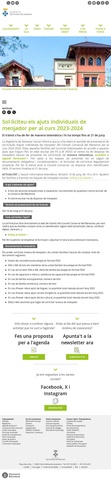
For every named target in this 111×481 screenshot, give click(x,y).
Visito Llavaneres (53, 419)
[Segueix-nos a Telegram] (89, 3)
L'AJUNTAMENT (10, 28)
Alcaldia (5, 421)
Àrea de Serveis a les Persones (30, 89)
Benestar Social (57, 89)
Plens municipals (9, 437)
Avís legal (36, 467)
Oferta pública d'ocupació (76, 443)
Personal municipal (9, 432)
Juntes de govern (9, 439)
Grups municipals (9, 430)
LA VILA (26, 30)
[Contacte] (13, 3)
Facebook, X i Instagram (55, 390)
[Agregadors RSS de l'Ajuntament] (107, 3)
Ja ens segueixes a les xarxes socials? (55, 377)
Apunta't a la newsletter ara (77, 339)
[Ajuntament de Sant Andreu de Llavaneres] (55, 459)
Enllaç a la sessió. (80, 178)
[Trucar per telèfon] (8, 3)
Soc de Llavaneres (33, 419)
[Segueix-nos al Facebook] (98, 3)
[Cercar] (17, 3)
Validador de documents (76, 446)
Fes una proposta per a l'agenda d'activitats (34, 342)
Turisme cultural (52, 421)
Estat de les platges (53, 428)
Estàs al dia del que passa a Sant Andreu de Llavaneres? (77, 326)
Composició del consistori (12, 428)
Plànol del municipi (33, 421)
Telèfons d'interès (33, 430)
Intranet (84, 467)
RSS (76, 467)
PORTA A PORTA (100, 30)
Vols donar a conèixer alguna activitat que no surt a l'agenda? (34, 326)
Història (29, 423)
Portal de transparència (11, 435)
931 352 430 (85, 464)
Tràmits (69, 423)
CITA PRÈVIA (83, 30)
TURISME (49, 28)
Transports (30, 425)
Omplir (34, 356)
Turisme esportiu (52, 423)
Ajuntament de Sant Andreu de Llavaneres (25, 16)
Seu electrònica (72, 428)
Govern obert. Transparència (78, 419)
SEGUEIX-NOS (55, 407)
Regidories (6, 423)
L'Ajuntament (8, 419)
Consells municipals (10, 441)
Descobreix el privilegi (55, 430)
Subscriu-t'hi (77, 356)
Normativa (70, 439)
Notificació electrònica (75, 437)
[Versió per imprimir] (4, 112)
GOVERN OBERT (65, 30)
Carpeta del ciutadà (74, 421)
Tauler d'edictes (72, 430)
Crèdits (26, 467)
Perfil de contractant (74, 441)
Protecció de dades (50, 467)
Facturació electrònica (75, 435)
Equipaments (31, 428)
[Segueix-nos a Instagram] (94, 3)
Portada (6, 89)
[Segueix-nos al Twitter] (102, 3)
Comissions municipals (11, 443)
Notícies (73, 89)
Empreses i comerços (34, 432)
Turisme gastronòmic (54, 425)
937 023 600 (71, 464)
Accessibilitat (66, 467)
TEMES (37, 28)
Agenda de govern (9, 425)
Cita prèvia (70, 432)
